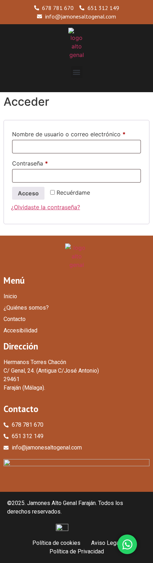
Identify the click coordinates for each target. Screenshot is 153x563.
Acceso (28, 193)
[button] (77, 72)
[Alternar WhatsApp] (127, 544)
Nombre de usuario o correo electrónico (76, 133)
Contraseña (45, 162)
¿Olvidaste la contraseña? (45, 207)
